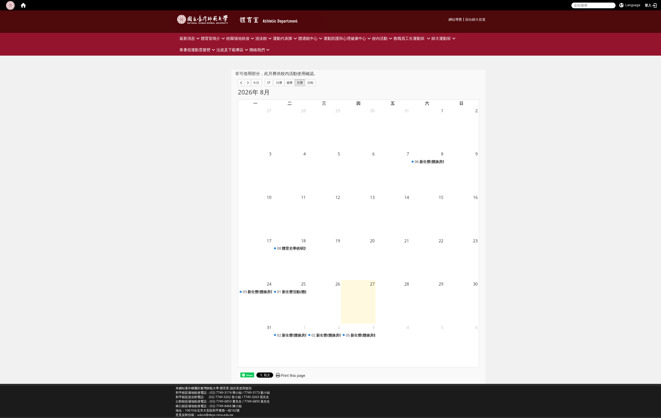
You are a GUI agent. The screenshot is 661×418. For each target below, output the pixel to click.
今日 (256, 82)
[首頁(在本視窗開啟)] (23, 5)
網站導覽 (455, 19)
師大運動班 (441, 38)
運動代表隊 (282, 38)
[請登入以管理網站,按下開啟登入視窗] (10, 5)
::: (446, 19)
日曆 (279, 82)
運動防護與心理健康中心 (345, 38)
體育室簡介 (210, 38)
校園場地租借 (237, 38)
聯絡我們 (257, 50)
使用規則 (245, 388)
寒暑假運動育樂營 (194, 50)
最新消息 (187, 38)
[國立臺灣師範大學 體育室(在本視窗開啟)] (204, 19)
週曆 (289, 82)
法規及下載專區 (229, 50)
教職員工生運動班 (410, 38)
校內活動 (380, 38)
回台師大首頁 (475, 19)
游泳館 (261, 38)
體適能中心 (308, 38)
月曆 (300, 82)
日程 (310, 82)
